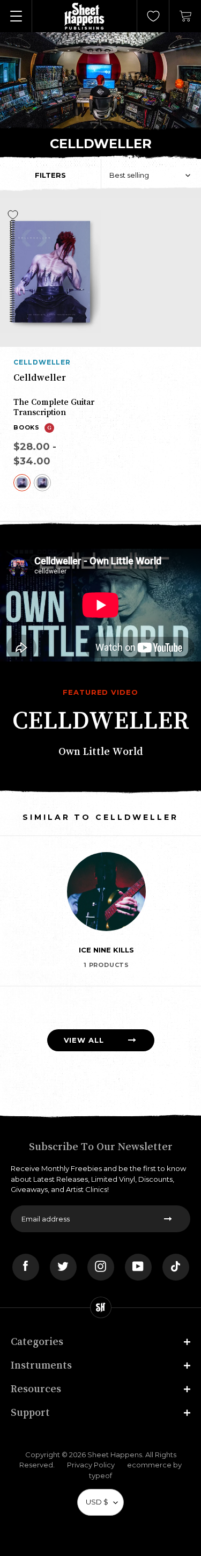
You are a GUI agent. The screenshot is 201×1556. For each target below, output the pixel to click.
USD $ (97, 1501)
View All (84, 1040)
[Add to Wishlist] (13, 215)
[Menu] (16, 16)
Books (26, 427)
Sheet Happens (114, 1454)
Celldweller (42, 362)
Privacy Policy (91, 1464)
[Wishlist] (153, 16)
